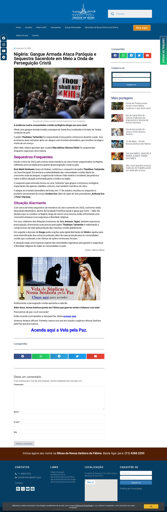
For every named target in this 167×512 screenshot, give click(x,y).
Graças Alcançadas (73, 27)
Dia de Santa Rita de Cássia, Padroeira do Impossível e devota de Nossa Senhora (137, 119)
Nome (17, 412)
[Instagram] (3, 44)
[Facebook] (3, 38)
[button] (141, 28)
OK (151, 506)
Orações (28, 27)
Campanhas (56, 27)
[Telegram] (3, 57)
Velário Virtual (22, 35)
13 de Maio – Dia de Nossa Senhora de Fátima (138, 142)
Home (18, 27)
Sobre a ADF (41, 27)
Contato (35, 35)
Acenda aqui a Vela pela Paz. (59, 330)
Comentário (18, 384)
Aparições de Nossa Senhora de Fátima (101, 27)
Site (15, 432)
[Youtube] (3, 51)
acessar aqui (69, 316)
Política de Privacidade (84, 505)
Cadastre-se (131, 84)
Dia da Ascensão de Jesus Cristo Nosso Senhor (135, 131)
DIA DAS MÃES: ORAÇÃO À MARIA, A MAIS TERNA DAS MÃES (138, 156)
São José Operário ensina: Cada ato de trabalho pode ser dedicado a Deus (138, 168)
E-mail (17, 422)
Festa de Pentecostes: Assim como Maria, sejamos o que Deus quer (138, 105)
